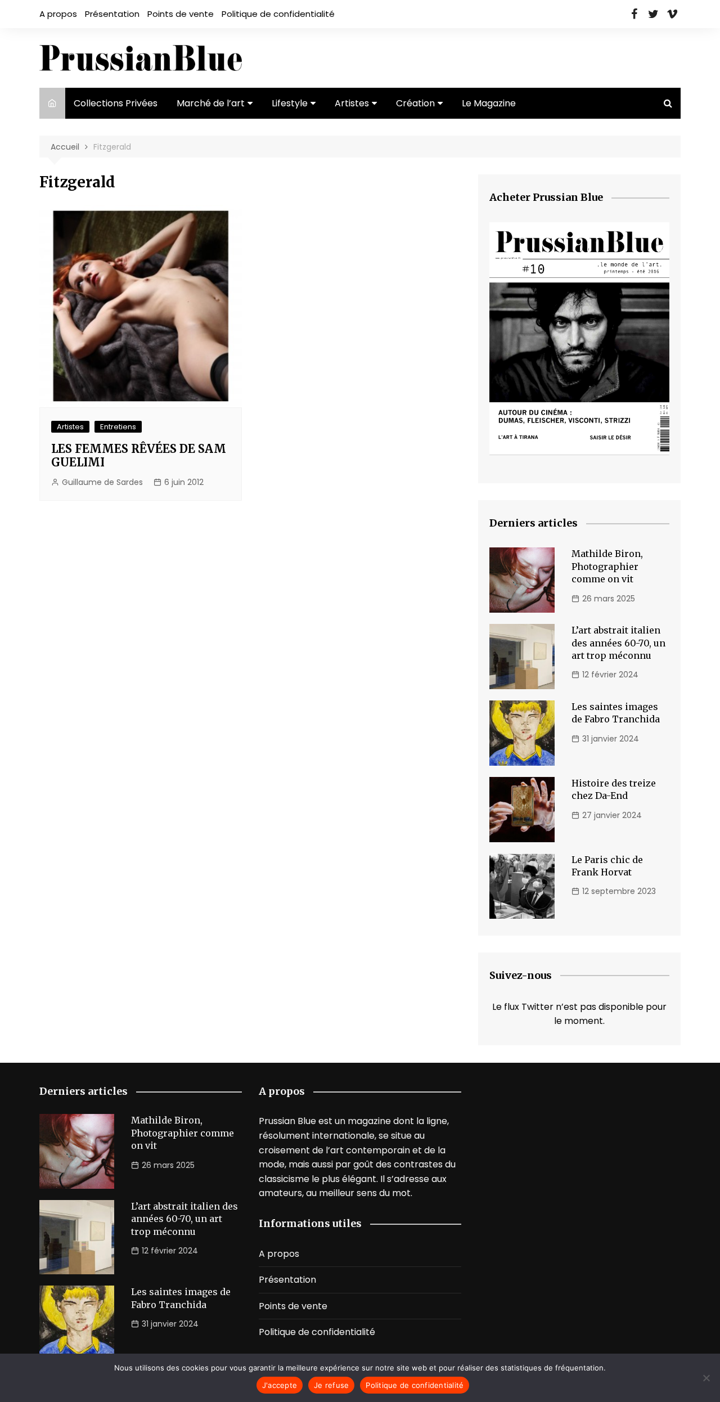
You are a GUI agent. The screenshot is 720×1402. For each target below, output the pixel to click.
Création (415, 103)
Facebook (634, 14)
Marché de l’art (211, 103)
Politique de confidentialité (278, 14)
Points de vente (180, 14)
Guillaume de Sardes (102, 482)
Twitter (653, 14)
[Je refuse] (706, 1377)
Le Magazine (489, 103)
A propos (58, 14)
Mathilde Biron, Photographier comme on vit (607, 566)
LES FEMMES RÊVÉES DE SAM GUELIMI (138, 455)
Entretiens (118, 426)
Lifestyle (290, 103)
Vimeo (672, 14)
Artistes (352, 103)
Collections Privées (116, 103)
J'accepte (279, 1385)
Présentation (112, 14)
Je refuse (331, 1385)
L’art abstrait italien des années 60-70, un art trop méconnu (618, 642)
